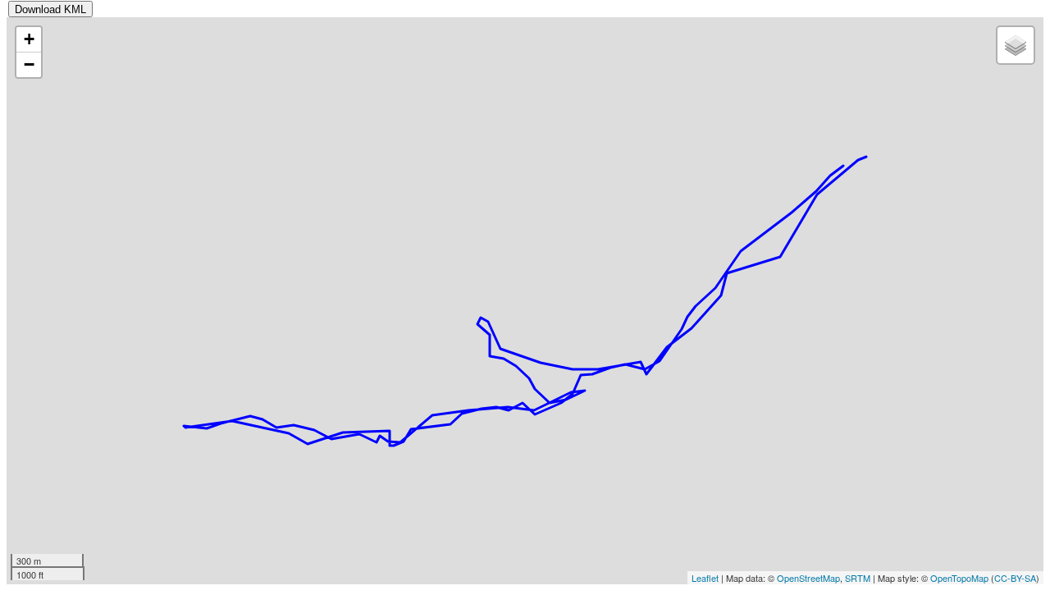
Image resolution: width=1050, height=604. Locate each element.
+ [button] (29, 39)
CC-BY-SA (1015, 577)
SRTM (857, 577)
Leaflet (705, 577)
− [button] (29, 64)
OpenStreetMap (808, 577)
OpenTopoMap (959, 577)
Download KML (50, 9)
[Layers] (1016, 45)
